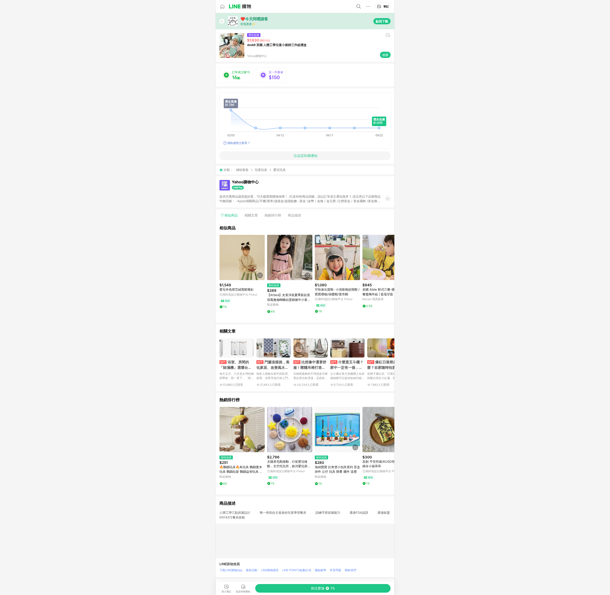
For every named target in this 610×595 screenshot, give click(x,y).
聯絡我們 (350, 570)
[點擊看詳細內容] (242, 257)
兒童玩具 (261, 170)
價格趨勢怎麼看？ (238, 143)
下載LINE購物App (230, 570)
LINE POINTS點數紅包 (296, 570)
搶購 (385, 55)
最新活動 (251, 570)
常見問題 (335, 570)
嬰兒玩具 (279, 170)
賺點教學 (320, 570)
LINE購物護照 (270, 570)
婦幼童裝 (242, 170)
